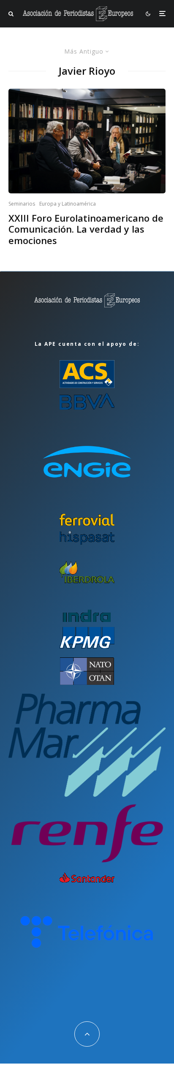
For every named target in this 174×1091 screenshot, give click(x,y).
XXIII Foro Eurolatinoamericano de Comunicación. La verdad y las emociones (85, 229)
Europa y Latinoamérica (67, 203)
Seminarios (21, 203)
